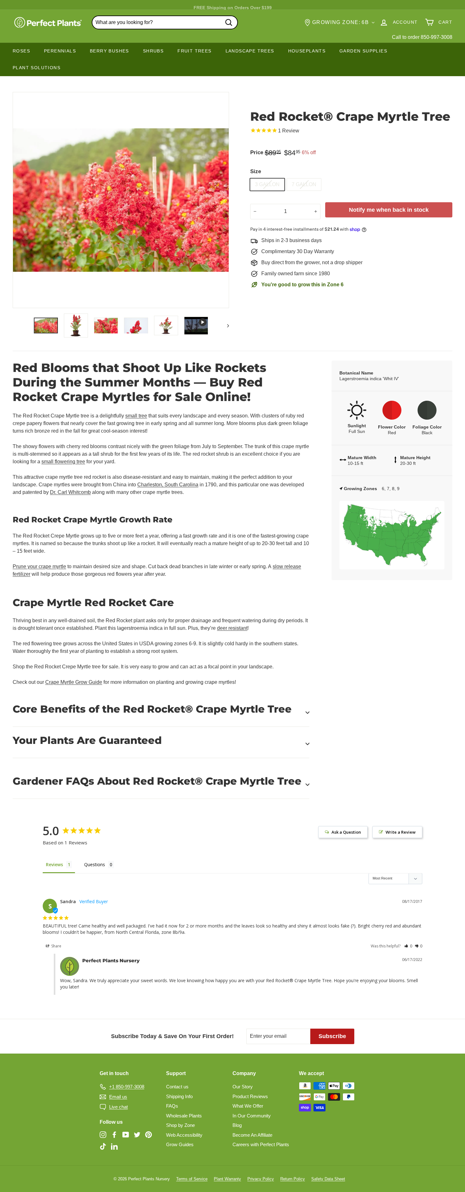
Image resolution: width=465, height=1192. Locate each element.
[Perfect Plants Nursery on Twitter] (137, 1134)
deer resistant (232, 628)
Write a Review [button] (401, 832)
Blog (237, 1125)
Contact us (177, 1086)
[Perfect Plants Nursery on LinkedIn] (114, 1146)
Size (255, 171)
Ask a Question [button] (346, 832)
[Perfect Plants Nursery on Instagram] (103, 1134)
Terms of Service (192, 1179)
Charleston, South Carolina (167, 484)
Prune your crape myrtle (39, 566)
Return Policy (292, 1179)
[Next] (225, 325)
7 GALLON (304, 184)
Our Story (242, 1086)
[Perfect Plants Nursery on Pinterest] (148, 1134)
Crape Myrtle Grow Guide (73, 682)
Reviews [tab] (54, 864)
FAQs (172, 1106)
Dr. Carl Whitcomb (70, 492)
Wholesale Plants (184, 1115)
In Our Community (251, 1115)
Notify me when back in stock (389, 210)
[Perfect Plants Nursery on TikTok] (103, 1146)
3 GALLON (267, 184)
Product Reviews (250, 1096)
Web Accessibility (184, 1135)
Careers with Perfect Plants (260, 1144)
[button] (408, 946)
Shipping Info (179, 1096)
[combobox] (165, 22)
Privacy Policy (260, 1179)
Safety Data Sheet (328, 1179)
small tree (136, 415)
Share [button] (55, 946)
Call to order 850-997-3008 (422, 37)
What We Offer (247, 1106)
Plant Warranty (227, 1179)
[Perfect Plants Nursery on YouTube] (125, 1134)
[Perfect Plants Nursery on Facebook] (114, 1134)
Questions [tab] (94, 864)
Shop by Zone (180, 1125)
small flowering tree (63, 461)
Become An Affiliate (252, 1135)
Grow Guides (180, 1144)
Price (256, 152)
